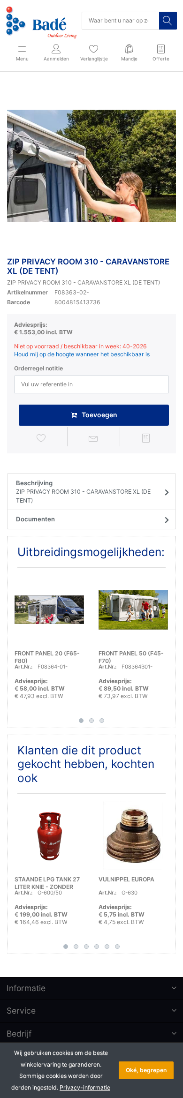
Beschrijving (83, 491)
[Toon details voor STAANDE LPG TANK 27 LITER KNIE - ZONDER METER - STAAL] (49, 835)
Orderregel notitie (38, 368)
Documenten (35, 519)
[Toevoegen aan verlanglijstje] (41, 438)
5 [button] (107, 946)
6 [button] (117, 946)
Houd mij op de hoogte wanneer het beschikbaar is (82, 354)
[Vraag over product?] (93, 438)
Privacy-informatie (85, 1087)
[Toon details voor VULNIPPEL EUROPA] (133, 835)
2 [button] (91, 720)
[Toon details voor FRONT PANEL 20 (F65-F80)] (49, 609)
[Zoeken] (168, 21)
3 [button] (101, 720)
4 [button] (96, 946)
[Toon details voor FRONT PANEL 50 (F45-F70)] (133, 609)
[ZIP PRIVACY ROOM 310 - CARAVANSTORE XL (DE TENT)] (91, 166)
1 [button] (81, 720)
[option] (91, 166)
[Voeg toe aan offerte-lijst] (145, 438)
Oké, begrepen (146, 1070)
